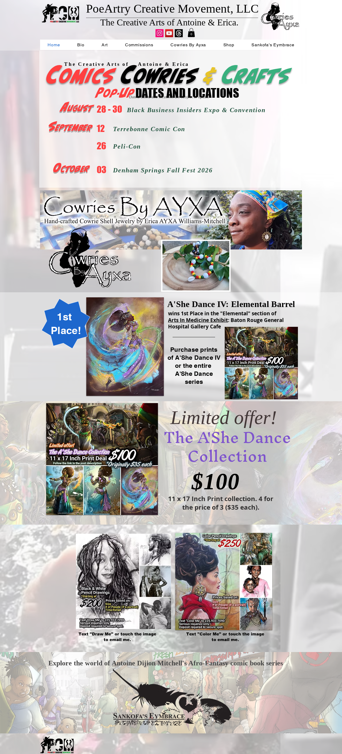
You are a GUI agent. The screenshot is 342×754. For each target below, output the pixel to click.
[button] (191, 32)
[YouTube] (169, 33)
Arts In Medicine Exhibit (198, 320)
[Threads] (179, 33)
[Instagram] (160, 33)
